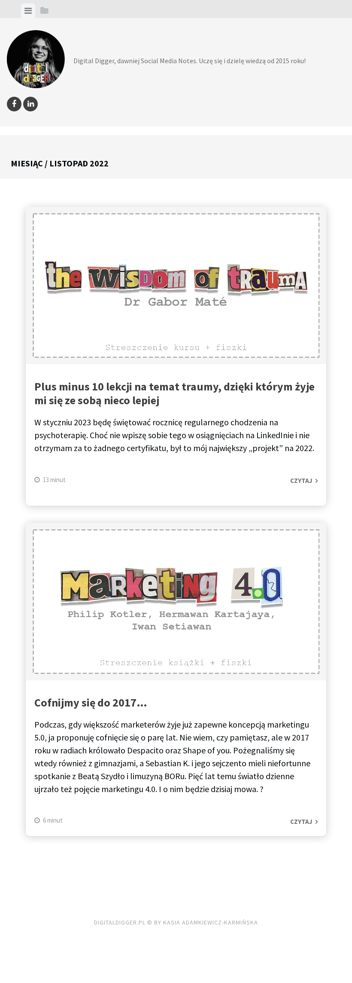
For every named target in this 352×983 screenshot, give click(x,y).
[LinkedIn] (30, 104)
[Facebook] (14, 104)
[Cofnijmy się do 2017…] (176, 603)
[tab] (28, 10)
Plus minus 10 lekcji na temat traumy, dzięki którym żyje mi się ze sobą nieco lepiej (174, 393)
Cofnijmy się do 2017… (90, 702)
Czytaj (301, 480)
